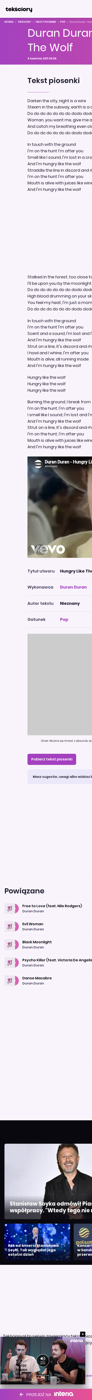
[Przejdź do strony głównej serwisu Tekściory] (18, 8)
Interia (8, 22)
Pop (62, 22)
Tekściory (24, 22)
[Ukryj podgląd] (82, 1334)
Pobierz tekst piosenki (51, 759)
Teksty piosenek (45, 22)
